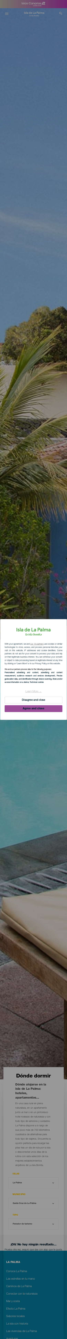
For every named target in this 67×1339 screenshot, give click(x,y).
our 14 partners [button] (36, 644)
